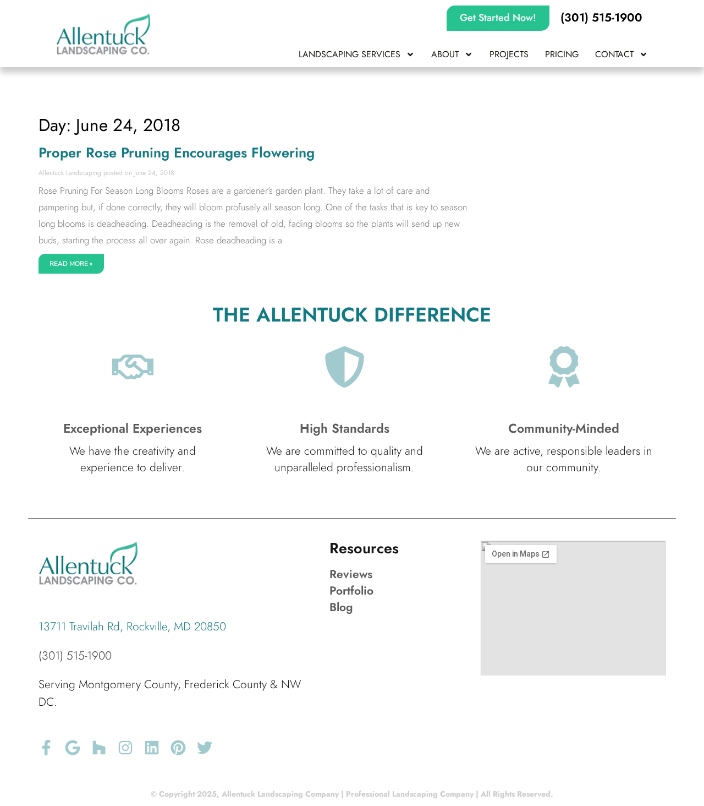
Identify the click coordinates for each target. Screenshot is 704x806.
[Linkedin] (152, 747)
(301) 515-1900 (75, 655)
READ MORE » (71, 263)
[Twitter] (204, 747)
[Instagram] (125, 747)
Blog (341, 607)
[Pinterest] (178, 747)
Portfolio (351, 590)
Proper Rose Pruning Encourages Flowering (176, 153)
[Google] (72, 747)
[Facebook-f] (46, 747)
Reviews (350, 574)
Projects (509, 54)
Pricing (562, 54)
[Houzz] (99, 747)
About (445, 54)
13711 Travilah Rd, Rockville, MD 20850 (132, 626)
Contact (614, 54)
